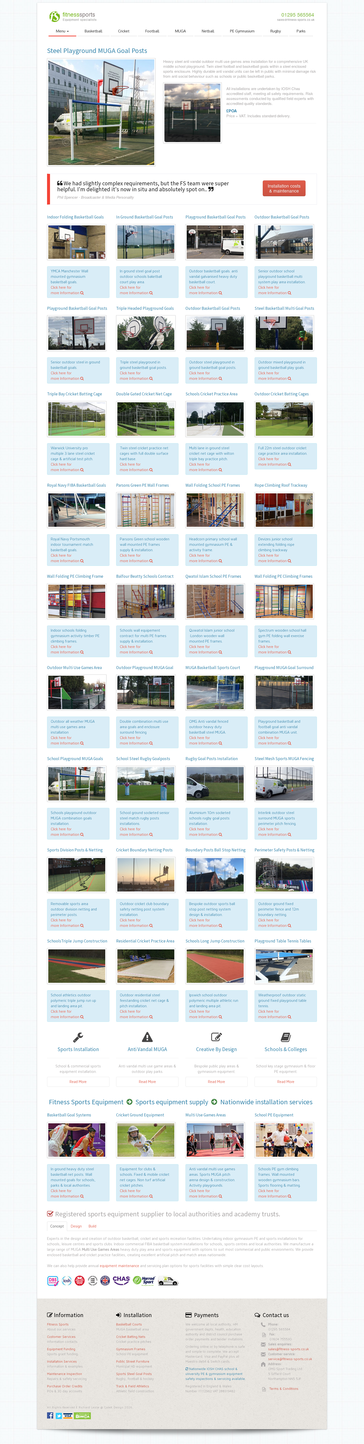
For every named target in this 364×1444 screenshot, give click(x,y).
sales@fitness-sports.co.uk (288, 1349)
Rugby (275, 31)
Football (152, 31)
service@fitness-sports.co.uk (290, 1359)
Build (92, 1226)
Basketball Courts (129, 1324)
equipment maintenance (119, 1266)
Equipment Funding (61, 1349)
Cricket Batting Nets (130, 1337)
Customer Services (61, 1337)
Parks (301, 31)
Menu (61, 31)
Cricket (124, 31)
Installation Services (62, 1361)
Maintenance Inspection (64, 1374)
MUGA (180, 31)
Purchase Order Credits (64, 1386)
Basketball (93, 31)
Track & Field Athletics (132, 1386)
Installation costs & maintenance (284, 188)
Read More (78, 1082)
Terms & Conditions (283, 1389)
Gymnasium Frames (130, 1349)
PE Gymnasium (242, 31)
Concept (57, 1226)
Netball (208, 31)
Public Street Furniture (132, 1361)
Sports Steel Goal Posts (134, 1374)
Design (76, 1226)
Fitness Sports (58, 1324)
